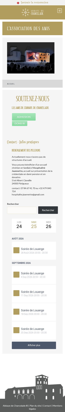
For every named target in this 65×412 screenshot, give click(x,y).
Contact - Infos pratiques (23, 142)
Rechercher (13, 204)
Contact (47, 405)
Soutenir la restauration (34, 2)
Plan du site (35, 405)
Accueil (11, 84)
